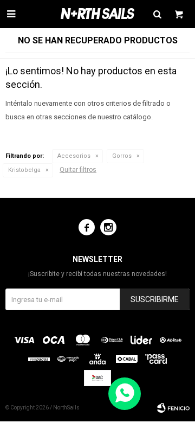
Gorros (122, 155)
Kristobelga (24, 170)
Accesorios (73, 155)
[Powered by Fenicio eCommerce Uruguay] (173, 408)
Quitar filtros (78, 170)
